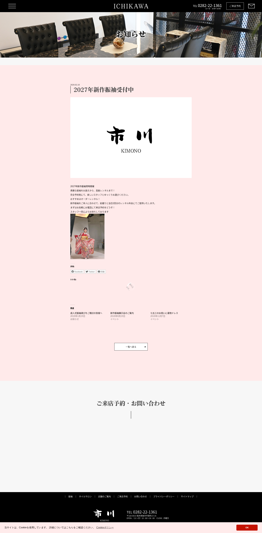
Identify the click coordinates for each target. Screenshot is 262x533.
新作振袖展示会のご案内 (122, 312)
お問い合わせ (140, 496)
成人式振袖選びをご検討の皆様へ (86, 312)
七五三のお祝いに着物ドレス (164, 312)
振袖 (70, 496)
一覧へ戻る (131, 346)
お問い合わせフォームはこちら (112, 477)
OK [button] (247, 527)
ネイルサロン (85, 496)
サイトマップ (187, 496)
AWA (131, 6)
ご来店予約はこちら (131, 458)
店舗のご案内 (104, 496)
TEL (154, 477)
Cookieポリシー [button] (105, 527)
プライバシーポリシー (164, 496)
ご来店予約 (235, 5)
